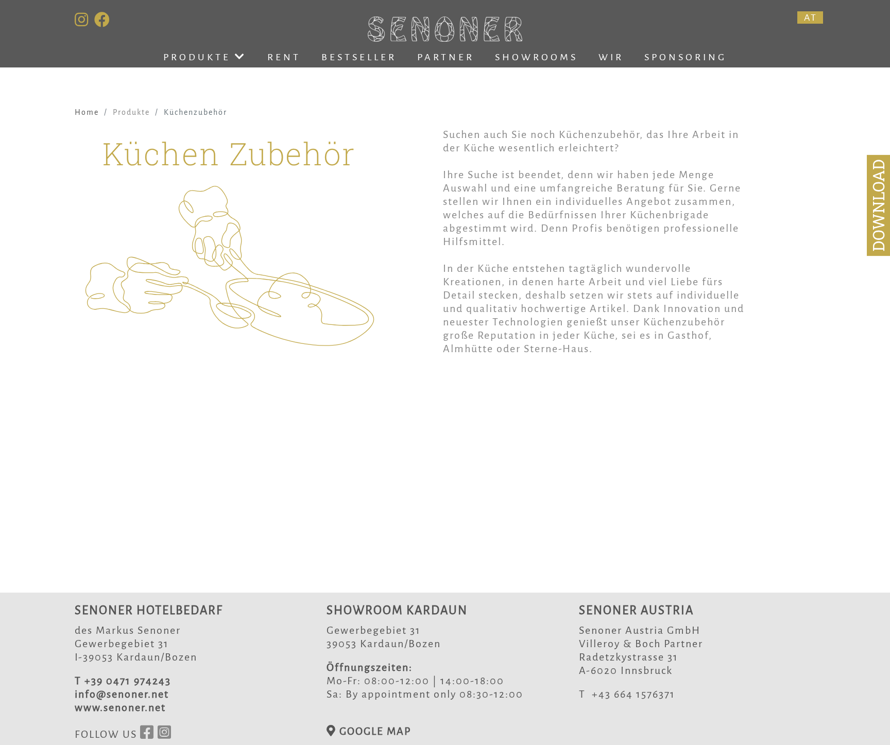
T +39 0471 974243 (123, 680)
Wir (611, 57)
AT (810, 17)
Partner (445, 57)
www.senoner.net (120, 707)
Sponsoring (685, 57)
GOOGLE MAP (373, 731)
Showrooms (536, 57)
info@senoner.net (122, 694)
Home (87, 112)
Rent (284, 57)
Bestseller (359, 57)
